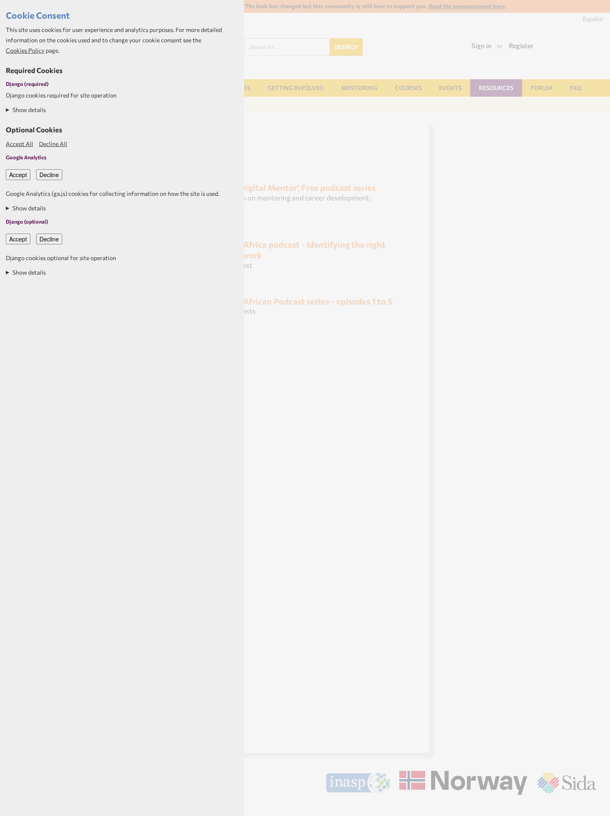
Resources (496, 87)
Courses (408, 87)
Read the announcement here (467, 6)
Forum (541, 87)
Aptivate (589, 807)
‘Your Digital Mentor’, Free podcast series (296, 187)
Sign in (481, 45)
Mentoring (359, 87)
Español (593, 18)
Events (450, 87)
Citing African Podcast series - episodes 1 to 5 (305, 301)
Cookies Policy (25, 50)
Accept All (19, 143)
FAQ (575, 87)
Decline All (53, 143)
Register (521, 45)
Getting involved (296, 87)
